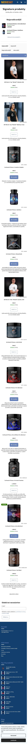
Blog (2, 656)
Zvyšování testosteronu (7, 723)
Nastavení (13, 735)
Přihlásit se (5, 617)
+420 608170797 (5, 632)
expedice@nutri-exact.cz (7, 631)
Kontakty (3, 654)
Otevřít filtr (5, 55)
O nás (2, 650)
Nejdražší (13, 46)
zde (2, 732)
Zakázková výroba (5, 652)
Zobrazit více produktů (13, 37)
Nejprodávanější (6, 50)
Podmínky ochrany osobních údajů (9, 648)
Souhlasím (13, 740)
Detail (13, 92)
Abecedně (16, 50)
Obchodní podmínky (6, 646)
